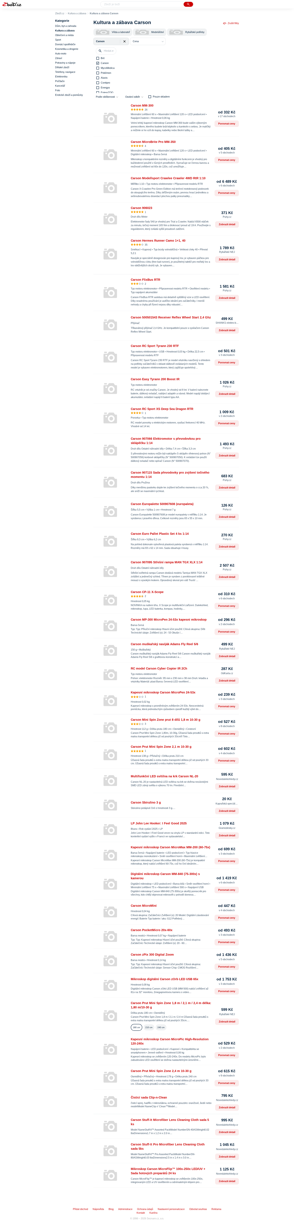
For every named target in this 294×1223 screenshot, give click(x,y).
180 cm (136, 1027)
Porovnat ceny (226, 123)
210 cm (149, 1027)
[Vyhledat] (188, 4)
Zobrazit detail (227, 224)
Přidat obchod (80, 1209)
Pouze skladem (161, 96)
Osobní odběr (132, 97)
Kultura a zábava (77, 13)
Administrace (125, 1209)
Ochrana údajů (145, 1209)
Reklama (216, 1209)
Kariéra (153, 1213)
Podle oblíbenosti (105, 97)
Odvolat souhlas (198, 1209)
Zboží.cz (59, 13)
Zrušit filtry (233, 23)
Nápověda (98, 1209)
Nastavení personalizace (171, 1209)
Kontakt (141, 1213)
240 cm (161, 1027)
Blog (111, 1209)
